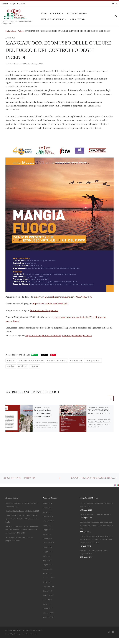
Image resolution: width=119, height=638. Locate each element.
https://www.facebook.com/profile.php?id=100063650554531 (63, 296)
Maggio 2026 (47, 508)
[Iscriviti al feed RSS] (113, 4)
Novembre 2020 (49, 578)
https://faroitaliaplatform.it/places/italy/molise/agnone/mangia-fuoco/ (58, 335)
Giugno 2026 (47, 503)
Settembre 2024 (48, 543)
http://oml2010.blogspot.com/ (44, 310)
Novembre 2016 (49, 617)
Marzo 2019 (47, 582)
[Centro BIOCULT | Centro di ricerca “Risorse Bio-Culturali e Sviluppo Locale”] (14, 13)
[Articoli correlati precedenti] (104, 398)
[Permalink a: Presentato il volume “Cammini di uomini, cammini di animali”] (19, 418)
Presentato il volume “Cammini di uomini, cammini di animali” (43, 413)
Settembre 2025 (48, 521)
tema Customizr (32, 634)
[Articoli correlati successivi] (111, 398)
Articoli (20, 31)
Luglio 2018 (47, 600)
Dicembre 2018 (48, 586)
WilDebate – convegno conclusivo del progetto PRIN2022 (19, 538)
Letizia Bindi (13, 64)
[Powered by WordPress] (14, 634)
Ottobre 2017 (47, 608)
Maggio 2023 (47, 569)
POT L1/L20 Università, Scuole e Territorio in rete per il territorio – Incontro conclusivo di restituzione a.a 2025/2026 (22, 529)
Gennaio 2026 (48, 516)
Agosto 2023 (47, 560)
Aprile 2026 (47, 512)
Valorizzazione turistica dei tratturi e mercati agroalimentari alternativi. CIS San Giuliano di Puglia (22, 518)
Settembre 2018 (48, 595)
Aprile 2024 (47, 556)
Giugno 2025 (47, 525)
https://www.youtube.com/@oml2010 (51, 303)
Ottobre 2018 (47, 591)
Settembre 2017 (48, 613)
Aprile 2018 (47, 604)
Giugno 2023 (47, 565)
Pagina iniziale (10, 31)
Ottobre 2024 (47, 538)
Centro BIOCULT (17, 630)
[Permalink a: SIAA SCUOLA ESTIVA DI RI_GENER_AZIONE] (73, 418)
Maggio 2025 (47, 530)
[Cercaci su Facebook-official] (116, 4)
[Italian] (118, 485)
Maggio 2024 (47, 551)
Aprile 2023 (47, 573)
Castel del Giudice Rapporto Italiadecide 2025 (22, 511)
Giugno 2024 (47, 547)
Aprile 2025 (47, 534)
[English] (115, 485)
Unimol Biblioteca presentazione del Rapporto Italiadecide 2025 (22, 505)
